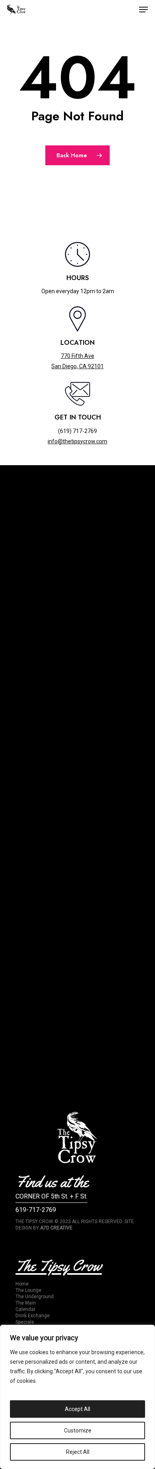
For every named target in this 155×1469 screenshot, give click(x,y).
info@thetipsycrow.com (77, 441)
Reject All (77, 1452)
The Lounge (28, 1290)
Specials (24, 1322)
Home (22, 1284)
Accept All (77, 1409)
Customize (77, 1430)
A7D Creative (56, 1228)
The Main (25, 1303)
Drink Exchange (32, 1315)
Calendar (25, 1309)
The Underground (34, 1296)
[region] (77, 1397)
